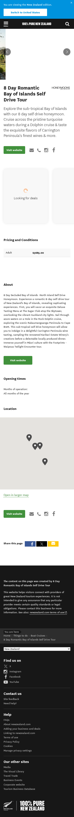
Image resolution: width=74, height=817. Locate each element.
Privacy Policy (11, 741)
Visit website (14, 150)
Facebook (14, 676)
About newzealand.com (17, 724)
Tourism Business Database (19, 789)
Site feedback (11, 699)
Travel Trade (11, 775)
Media (7, 767)
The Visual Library (14, 771)
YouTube (14, 682)
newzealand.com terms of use (48, 612)
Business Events (13, 780)
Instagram (15, 671)
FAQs (7, 720)
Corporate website (14, 784)
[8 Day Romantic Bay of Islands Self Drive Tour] (60, 88)
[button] (6, 24)
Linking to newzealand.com (19, 733)
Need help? (10, 703)
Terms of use (11, 737)
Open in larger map (16, 495)
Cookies (8, 746)
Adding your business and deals (22, 728)
